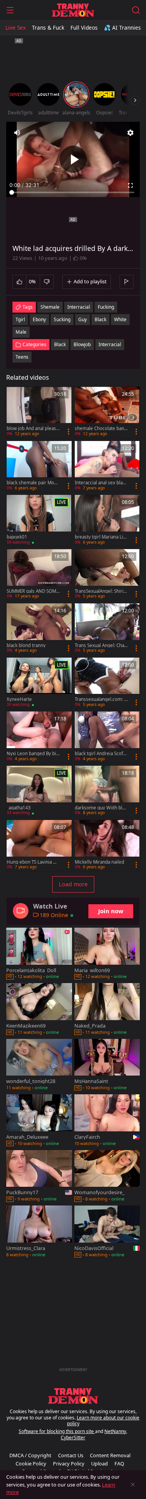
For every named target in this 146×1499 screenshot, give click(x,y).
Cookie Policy (31, 1463)
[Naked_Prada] (107, 1009)
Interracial (110, 344)
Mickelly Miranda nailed (99, 862)
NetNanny (115, 1431)
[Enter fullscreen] (130, 185)
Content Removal (110, 1455)
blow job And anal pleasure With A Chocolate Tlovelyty (33, 428)
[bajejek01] (39, 520)
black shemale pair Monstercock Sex (33, 482)
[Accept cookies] (133, 1485)
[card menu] (68, 431)
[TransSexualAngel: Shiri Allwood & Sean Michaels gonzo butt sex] (107, 574)
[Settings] (130, 132)
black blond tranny (26, 645)
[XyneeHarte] (39, 683)
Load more (73, 884)
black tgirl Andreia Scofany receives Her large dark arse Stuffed (101, 753)
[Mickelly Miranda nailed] (107, 845)
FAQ (119, 1463)
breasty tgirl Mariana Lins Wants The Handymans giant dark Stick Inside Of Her (101, 537)
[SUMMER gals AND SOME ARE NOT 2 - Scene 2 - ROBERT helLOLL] (39, 574)
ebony (39, 319)
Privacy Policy (68, 1463)
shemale (50, 307)
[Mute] (17, 132)
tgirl (20, 319)
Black (60, 344)
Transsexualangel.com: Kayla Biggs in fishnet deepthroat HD (101, 699)
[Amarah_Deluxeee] (39, 1121)
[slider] (73, 192)
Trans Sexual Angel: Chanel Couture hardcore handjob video (101, 645)
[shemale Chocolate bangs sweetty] (107, 412)
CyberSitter (73, 1437)
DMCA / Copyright (30, 1455)
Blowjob (82, 344)
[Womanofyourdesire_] (107, 1177)
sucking (62, 319)
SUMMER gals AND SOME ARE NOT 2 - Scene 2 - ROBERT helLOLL (33, 591)
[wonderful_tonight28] (39, 1065)
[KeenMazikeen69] (39, 1009)
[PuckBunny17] (39, 1177)
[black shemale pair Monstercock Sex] (39, 466)
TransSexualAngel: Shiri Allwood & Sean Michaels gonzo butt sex (101, 591)
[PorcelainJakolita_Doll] (39, 954)
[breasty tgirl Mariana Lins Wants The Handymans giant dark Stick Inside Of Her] (107, 520)
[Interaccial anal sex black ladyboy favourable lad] (107, 466)
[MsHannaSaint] (107, 1065)
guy (82, 319)
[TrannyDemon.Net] (73, 10)
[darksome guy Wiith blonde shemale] (107, 791)
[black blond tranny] (39, 628)
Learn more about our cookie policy (103, 1420)
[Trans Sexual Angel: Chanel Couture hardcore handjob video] (107, 628)
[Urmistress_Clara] (39, 1232)
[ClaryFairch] (107, 1121)
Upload (99, 1463)
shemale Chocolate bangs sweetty (101, 428)
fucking (106, 307)
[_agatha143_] (39, 791)
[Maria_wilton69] (107, 954)
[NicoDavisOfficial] (107, 1232)
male (21, 332)
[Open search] (136, 10)
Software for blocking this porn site (57, 1431)
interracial (78, 307)
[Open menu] (10, 10)
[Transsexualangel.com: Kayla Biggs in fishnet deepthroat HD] (107, 683)
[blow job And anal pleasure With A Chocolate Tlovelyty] (39, 412)
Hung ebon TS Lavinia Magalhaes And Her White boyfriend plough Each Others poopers (33, 862)
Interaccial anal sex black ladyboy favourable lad (101, 482)
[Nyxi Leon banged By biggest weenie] (39, 737)
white (120, 319)
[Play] (73, 159)
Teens (22, 357)
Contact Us (70, 1455)
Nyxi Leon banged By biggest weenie (33, 753)
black (100, 319)
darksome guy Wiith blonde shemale (101, 808)
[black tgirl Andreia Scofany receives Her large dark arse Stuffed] (107, 737)
